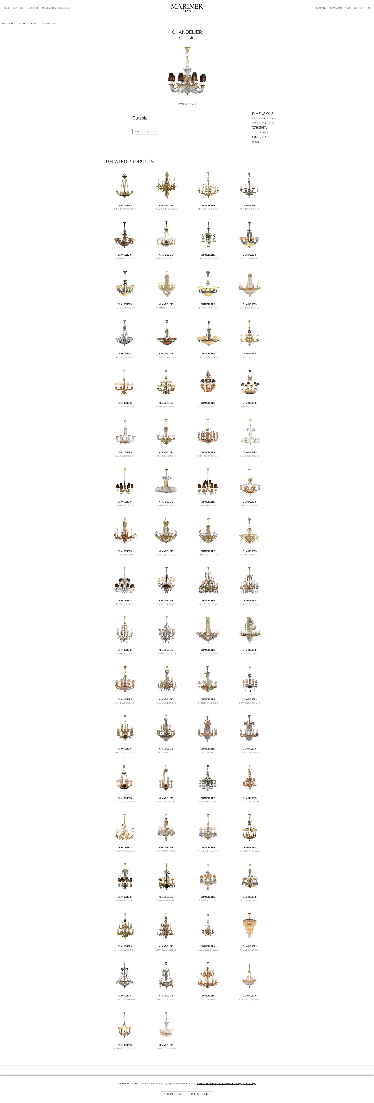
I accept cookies (173, 1094)
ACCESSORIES (49, 8)
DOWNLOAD (336, 8)
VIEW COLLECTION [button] (145, 131)
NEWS (348, 8)
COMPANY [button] (321, 8)
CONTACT (359, 8)
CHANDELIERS (48, 24)
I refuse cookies (200, 1094)
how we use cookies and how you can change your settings (226, 1083)
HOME (6, 8)
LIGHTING (33, 8)
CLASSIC (34, 24)
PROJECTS (63, 8)
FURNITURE (18, 8)
